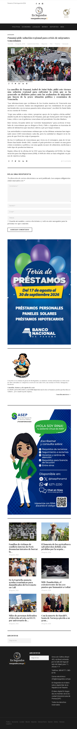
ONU (51, 44)
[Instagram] (42, 3)
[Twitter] (39, 3)
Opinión (50, 722)
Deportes (54, 27)
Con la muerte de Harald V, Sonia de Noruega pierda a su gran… (55, 618)
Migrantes (44, 44)
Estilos (56, 722)
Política (16, 27)
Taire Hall (10, 44)
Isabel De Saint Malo (33, 44)
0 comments (67, 161)
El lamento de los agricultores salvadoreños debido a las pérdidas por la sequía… (56, 547)
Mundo (45, 27)
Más (62, 27)
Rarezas (62, 722)
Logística (9, 724)
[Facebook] (36, 3)
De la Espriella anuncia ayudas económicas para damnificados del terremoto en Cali (22, 584)
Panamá (57, 44)
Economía (26, 27)
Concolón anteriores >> (63, 394)
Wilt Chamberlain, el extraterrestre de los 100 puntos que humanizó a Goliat (55, 585)
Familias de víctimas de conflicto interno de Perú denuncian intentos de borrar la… (23, 548)
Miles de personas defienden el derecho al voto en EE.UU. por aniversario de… (23, 618)
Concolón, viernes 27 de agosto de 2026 (21, 387)
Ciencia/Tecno (42, 722)
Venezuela (65, 44)
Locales (36, 27)
